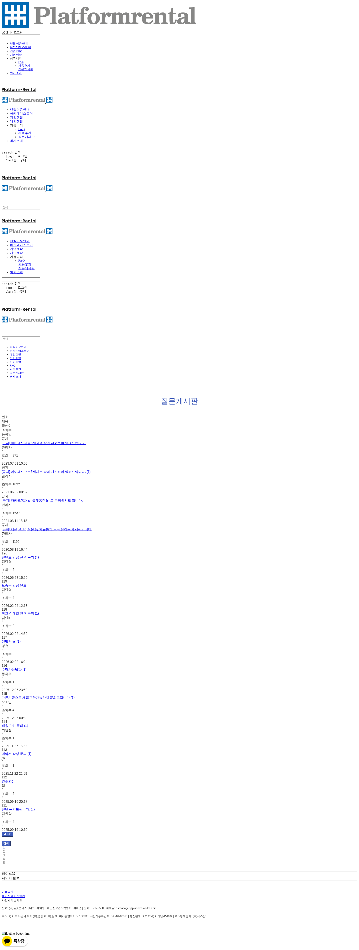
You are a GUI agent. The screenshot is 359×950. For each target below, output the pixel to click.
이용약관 (8, 892)
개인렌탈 (16, 54)
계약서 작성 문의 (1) (16, 754)
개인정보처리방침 (13, 896)
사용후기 (24, 65)
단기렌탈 (15, 362)
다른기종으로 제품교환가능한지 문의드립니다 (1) (38, 697)
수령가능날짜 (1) (14, 669)
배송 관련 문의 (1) (15, 725)
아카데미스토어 (20, 47)
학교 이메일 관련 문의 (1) (20, 613)
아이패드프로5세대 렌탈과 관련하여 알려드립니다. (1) (46, 472)
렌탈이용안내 (19, 43)
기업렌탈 (16, 51)
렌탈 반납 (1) (11, 641)
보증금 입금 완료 (14, 585)
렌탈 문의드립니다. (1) (18, 809)
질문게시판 (25, 69)
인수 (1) (7, 781)
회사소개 (16, 73)
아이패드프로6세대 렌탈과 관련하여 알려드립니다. (44, 443)
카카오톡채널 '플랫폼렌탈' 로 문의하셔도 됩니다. (42, 500)
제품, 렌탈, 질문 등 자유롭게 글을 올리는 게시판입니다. (47, 529)
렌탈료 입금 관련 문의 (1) (20, 557)
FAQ (21, 62)
